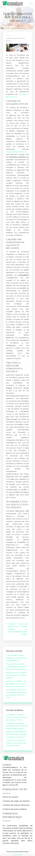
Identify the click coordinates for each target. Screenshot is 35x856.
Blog (9, 35)
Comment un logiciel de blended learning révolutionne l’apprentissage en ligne (17, 726)
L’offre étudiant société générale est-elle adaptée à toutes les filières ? (16, 658)
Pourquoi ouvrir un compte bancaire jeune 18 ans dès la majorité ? (16, 675)
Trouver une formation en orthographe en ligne (22, 629)
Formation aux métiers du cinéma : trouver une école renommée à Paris (16, 743)
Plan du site (17, 855)
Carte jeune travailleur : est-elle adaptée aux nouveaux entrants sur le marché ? (16, 683)
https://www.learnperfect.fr (16, 152)
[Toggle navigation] (31, 3)
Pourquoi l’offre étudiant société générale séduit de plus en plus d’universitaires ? (17, 666)
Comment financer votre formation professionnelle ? (13, 629)
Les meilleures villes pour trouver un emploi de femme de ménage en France (17, 717)
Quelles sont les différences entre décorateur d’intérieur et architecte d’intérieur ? (16, 734)
